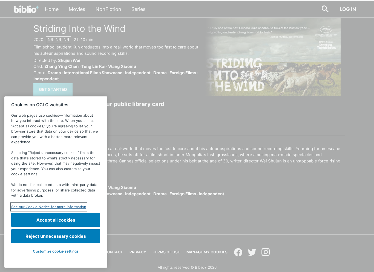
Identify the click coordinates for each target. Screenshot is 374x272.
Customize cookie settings (56, 251)
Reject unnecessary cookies (55, 236)
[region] (55, 182)
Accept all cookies (55, 220)
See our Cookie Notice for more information (48, 207)
